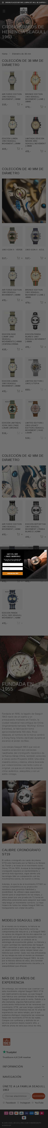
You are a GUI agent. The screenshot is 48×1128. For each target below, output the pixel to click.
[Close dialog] (45, 551)
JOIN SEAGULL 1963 (12, 573)
